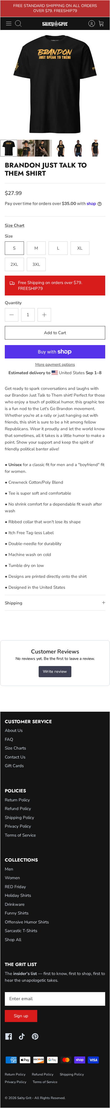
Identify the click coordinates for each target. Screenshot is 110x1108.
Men (9, 869)
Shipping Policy (19, 817)
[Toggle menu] (9, 23)
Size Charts (15, 748)
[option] (55, 84)
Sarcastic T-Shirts (21, 931)
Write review (55, 671)
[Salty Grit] (55, 23)
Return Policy (17, 800)
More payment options (55, 364)
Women (12, 878)
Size (9, 236)
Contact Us (15, 757)
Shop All (13, 939)
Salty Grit (24, 1098)
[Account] (89, 23)
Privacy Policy (18, 826)
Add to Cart (55, 333)
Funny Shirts (16, 913)
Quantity (13, 303)
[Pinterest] (35, 1036)
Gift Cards (14, 766)
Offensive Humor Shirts (27, 922)
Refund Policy (18, 808)
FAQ (9, 739)
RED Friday (15, 887)
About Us (14, 730)
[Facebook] (8, 1036)
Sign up (21, 1016)
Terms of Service (20, 835)
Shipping (13, 603)
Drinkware (15, 904)
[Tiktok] (21, 1036)
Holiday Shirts (18, 895)
